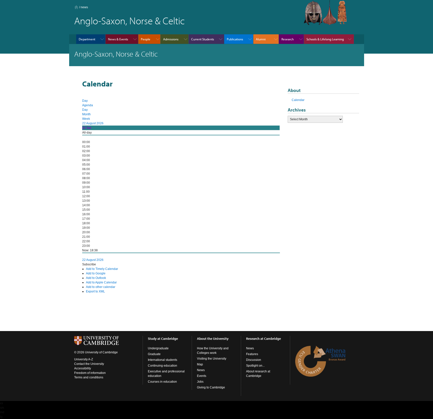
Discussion (253, 360)
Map (200, 364)
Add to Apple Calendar (101, 282)
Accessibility (82, 368)
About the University (213, 338)
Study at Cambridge (163, 338)
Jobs (200, 381)
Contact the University (89, 364)
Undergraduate (158, 348)
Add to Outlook (96, 278)
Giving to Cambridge (211, 387)
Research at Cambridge (263, 338)
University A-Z (83, 359)
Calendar (298, 100)
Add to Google (95, 273)
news (84, 7)
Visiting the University (211, 358)
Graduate (154, 354)
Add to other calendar (100, 287)
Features (252, 354)
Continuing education (162, 365)
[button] (89, 264)
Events (201, 376)
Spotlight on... (255, 365)
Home (76, 7)
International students (162, 360)
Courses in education (162, 381)
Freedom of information (90, 373)
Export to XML (95, 291)
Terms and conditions (88, 377)
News (201, 370)
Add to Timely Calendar (102, 269)
